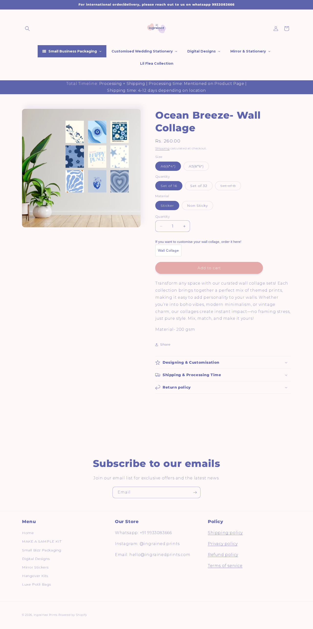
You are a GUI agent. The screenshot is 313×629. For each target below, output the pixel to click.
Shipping (162, 148)
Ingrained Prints (45, 615)
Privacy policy (222, 543)
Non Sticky (197, 205)
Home (28, 533)
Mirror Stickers (35, 567)
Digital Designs (36, 559)
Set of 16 (169, 186)
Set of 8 (230, 187)
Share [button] (165, 344)
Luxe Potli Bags (36, 584)
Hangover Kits (35, 576)
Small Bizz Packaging (41, 550)
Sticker (167, 205)
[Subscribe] (195, 492)
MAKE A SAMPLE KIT (41, 541)
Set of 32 (198, 186)
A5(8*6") (196, 166)
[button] (27, 28)
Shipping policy (225, 532)
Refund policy (223, 554)
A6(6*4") (168, 166)
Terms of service (225, 565)
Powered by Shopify (72, 615)
